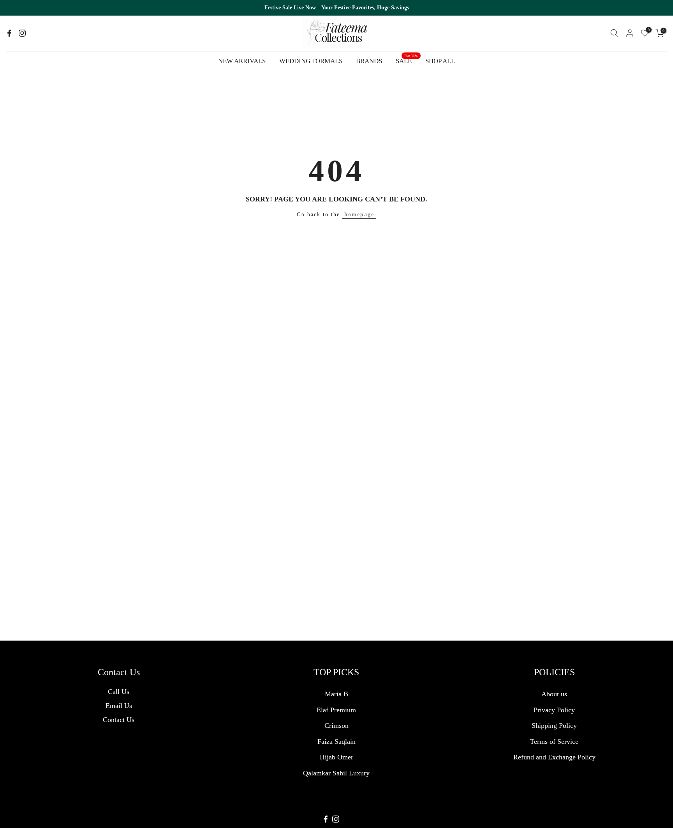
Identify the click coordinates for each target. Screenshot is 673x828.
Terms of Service (554, 741)
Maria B (336, 694)
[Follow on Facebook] (9, 33)
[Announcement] (336, 7)
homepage (359, 214)
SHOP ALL (440, 61)
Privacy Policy (554, 710)
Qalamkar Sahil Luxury (336, 773)
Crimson (336, 725)
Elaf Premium (336, 710)
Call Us (118, 692)
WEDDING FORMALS (310, 61)
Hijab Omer (336, 757)
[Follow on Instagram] (22, 33)
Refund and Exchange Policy (554, 757)
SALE (407, 60)
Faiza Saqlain (336, 741)
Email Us (119, 706)
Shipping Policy (554, 725)
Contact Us (118, 720)
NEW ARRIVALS (242, 61)
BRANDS (369, 61)
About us (554, 694)
